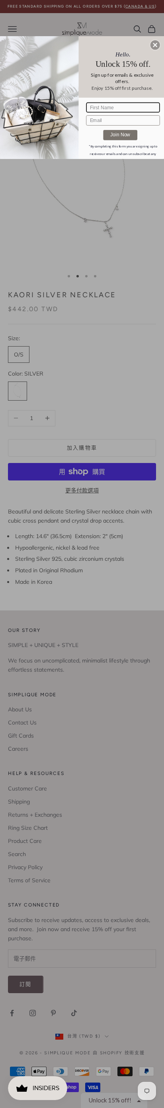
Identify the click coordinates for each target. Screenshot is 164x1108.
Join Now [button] (120, 135)
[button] (155, 45)
